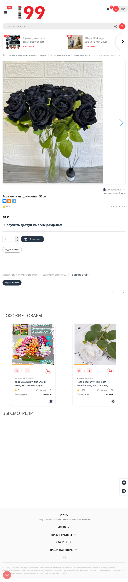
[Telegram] (14, 201)
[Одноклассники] (9, 201)
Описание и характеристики (20, 274)
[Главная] (3, 55)
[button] (121, 122)
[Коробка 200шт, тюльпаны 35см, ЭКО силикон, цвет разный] (33, 344)
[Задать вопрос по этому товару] (51, 401)
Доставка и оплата (54, 274)
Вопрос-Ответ (80, 274)
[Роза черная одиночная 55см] (53, 122)
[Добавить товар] (124, 483)
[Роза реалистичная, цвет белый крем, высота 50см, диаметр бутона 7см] (95, 344)
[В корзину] (48, 371)
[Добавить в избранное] (16, 328)
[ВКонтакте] (4, 201)
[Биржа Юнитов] (124, 491)
